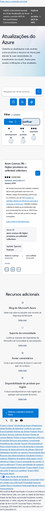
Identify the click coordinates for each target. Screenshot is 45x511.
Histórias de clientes (21, 431)
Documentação (34, 452)
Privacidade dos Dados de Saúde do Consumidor (20, 479)
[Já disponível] (33, 138)
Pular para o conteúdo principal (13, 1)
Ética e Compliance (14, 485)
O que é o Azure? (7, 425)
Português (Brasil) (7, 473)
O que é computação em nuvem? (28, 461)
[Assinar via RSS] (22, 101)
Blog (43, 452)
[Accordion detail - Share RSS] (13, 269)
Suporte (24, 443)
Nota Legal (26, 485)
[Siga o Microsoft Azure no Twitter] (6, 420)
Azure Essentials (6, 431)
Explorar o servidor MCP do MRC (34, 16)
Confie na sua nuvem (32, 428)
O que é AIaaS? (32, 467)
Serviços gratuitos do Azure (19, 434)
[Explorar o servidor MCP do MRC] (31, 101)
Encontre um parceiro (19, 452)
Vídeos (12, 461)
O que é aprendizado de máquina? (30, 464)
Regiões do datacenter (15, 428)
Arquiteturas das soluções (10, 443)
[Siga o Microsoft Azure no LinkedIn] (16, 420)
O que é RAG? (33, 470)
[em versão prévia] (23, 141)
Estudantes (30, 455)
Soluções (5, 440)
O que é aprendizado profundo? (13, 467)
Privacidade (27, 482)
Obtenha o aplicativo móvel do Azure (20, 413)
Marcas (34, 485)
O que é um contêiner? (18, 470)
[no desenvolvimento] (11, 141)
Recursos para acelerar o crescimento (25, 440)
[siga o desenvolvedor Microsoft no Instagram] (11, 420)
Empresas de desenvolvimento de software (17, 449)
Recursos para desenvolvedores (13, 455)
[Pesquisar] (39, 92)
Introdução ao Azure (22, 425)
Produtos (33, 431)
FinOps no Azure (20, 437)
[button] (13, 101)
